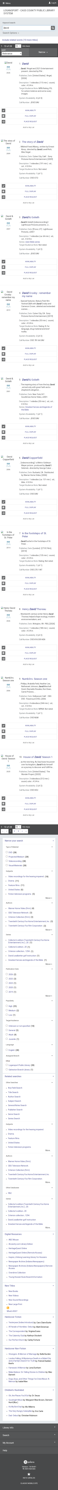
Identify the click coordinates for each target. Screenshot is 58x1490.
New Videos (14, 1295)
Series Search (14, 1118)
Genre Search (14, 1114)
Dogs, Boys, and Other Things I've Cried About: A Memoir (29, 1380)
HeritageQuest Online (18, 1248)
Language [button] (10, 1045)
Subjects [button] (9, 871)
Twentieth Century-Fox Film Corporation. (25, 926)
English (12, 1050)
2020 (11, 987)
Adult (11, 1035)
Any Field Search (15, 1088)
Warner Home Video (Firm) (19, 908)
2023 (11, 983)
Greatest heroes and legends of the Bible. (25, 960)
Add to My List (28, 127)
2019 (11, 992)
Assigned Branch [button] (12, 1056)
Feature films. (14, 885)
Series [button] (8, 935)
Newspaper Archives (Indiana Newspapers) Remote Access (30, 1267)
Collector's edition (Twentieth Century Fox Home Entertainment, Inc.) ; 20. (28, 941)
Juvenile (12, 1039)
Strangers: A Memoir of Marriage (23, 1354)
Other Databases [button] (12, 1188)
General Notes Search (17, 1105)
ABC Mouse (14, 1240)
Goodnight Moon (16, 1400)
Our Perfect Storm (16, 1340)
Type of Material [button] (12, 847)
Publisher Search (15, 1110)
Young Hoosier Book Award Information (25, 1277)
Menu (8, 3)
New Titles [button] (10, 1285)
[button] (43, 52)
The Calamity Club (16, 1336)
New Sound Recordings (18, 1300)
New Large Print (15, 1304)
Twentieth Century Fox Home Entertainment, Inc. (29, 921)
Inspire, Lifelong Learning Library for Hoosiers (28, 1257)
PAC (10, 1193)
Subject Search (14, 1101)
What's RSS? (12, 1311)
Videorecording (15, 861)
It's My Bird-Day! (15, 1407)
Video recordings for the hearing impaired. (26, 877)
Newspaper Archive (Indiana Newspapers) (26, 1261)
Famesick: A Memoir (17, 1368)
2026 (11, 974)
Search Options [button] (10, 33)
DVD (11, 852)
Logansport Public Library (19, 1065)
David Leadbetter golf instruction (22, 956)
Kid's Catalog (29, 1478)
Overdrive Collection (17, 1273)
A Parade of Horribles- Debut (21, 1327)
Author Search (14, 1097)
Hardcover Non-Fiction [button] (15, 1348)
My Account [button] (8, 1443)
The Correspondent (17, 1331)
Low (11, 1015)
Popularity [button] (10, 1001)
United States (14, 890)
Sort (4, 50)
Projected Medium (17, 857)
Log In (53, 3)
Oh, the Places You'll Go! (19, 1395)
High (11, 1006)
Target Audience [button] (12, 1020)
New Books (13, 1291)
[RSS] (8, 1308)
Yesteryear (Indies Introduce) (21, 1322)
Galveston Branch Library (19, 1070)
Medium (12, 1010)
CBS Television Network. (18, 913)
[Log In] (49, 3)
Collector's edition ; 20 (17, 947)
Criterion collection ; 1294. (19, 951)
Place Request (30, 121)
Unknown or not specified (19, 1026)
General (12, 1030)
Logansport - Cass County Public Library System (29, 12)
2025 (11, 979)
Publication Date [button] (12, 969)
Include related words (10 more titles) (20, 40)
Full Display (30, 116)
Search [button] (6, 1435)
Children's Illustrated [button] (14, 1390)
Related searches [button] (13, 1076)
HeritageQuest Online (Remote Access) (25, 1253)
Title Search (13, 1092)
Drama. (11, 881)
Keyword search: (9, 23)
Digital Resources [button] (13, 1234)
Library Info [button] (8, 1427)
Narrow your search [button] (14, 840)
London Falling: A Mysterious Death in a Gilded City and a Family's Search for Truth (30, 1359)
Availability (30, 110)
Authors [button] (9, 903)
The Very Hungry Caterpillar (20, 1411)
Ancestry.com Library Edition (21, 1244)
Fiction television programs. (20, 894)
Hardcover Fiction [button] (13, 1317)
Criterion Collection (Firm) (19, 917)
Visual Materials (16, 865)
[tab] (43, 52)
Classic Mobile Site (29, 1483)
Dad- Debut (13, 1415)
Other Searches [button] (12, 1082)
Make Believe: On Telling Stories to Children (27, 1372)
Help (5, 1450)
